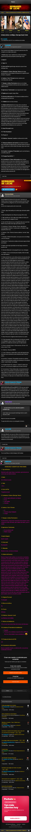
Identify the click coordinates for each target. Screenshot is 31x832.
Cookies (23, 824)
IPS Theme (8, 824)
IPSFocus (13, 824)
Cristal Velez (5, 749)
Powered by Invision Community (15, 827)
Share (7, 690)
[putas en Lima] (15, 7)
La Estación (18, 725)
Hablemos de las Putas (19, 734)
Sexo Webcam (12, 2)
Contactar (19, 824)
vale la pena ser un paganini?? (9, 778)
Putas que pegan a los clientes (9, 705)
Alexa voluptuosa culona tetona (9, 713)
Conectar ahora (15, 681)
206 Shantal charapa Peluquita (9, 757)
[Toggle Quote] (3, 407)
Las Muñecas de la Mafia (19, 40)
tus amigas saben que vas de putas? (10, 740)
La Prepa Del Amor (20, 787)
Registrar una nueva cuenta (15, 672)
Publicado (13, 46)
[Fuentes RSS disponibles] (28, 830)
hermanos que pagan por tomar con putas (11, 767)
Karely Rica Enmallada (7, 786)
